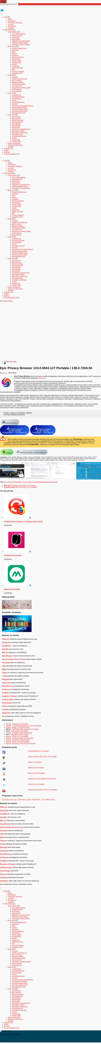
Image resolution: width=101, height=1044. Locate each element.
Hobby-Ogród (16, 61)
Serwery (15, 104)
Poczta (14, 100)
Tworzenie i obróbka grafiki (21, 87)
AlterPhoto (6, 713)
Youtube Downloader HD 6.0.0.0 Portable (26, 725)
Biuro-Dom (11, 46)
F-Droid (5, 676)
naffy (4, 666)
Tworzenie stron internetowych (22, 106)
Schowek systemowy (19, 136)
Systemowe (16, 140)
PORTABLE (8, 30)
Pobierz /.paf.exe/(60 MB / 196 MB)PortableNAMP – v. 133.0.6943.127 (14, 430)
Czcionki (15, 77)
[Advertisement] (50, 316)
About (10, 19)
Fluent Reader (7, 703)
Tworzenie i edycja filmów (21, 44)
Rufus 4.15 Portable (35, 762)
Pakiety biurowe (17, 68)
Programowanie (17, 134)
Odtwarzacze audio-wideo (21, 41)
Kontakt (10, 28)
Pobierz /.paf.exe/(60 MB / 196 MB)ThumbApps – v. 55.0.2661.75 (42, 430)
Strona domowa (11, 423)
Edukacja (15, 55)
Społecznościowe (14, 143)
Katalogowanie (17, 35)
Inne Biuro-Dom (17, 73)
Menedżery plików (18, 131)
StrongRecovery (8, 686)
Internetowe (16, 127)
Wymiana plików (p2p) (19, 111)
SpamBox (5, 649)
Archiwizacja (16, 116)
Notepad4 (5, 679)
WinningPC (36, 799)
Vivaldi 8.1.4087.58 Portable (22, 733)
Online (6, 150)
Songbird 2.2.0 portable (12, 555)
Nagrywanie (16, 39)
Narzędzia (11, 114)
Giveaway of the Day (9, 799)
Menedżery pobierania (20, 132)
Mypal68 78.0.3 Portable (19, 734)
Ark (3, 716)
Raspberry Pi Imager (9, 696)
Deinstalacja (16, 124)
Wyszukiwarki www (18, 113)
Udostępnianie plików (19, 107)
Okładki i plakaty (17, 82)
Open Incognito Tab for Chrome (14, 659)
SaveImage (6, 642)
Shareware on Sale (24, 799)
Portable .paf (8, 148)
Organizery (16, 66)
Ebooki (14, 53)
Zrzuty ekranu (16, 89)
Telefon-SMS (16, 141)
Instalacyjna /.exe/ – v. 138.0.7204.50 (32, 452)
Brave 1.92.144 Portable (20, 727)
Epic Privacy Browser (11, 482)
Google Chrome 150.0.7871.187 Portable (42, 756)
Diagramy (15, 50)
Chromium (42, 378)
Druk (13, 52)
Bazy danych (16, 118)
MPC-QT (5, 652)
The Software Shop (48, 799)
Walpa (4, 669)
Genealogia (16, 59)
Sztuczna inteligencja (15, 145)
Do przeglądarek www (12, 154)
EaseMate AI (6, 646)
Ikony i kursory (17, 80)
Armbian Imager (8, 699)
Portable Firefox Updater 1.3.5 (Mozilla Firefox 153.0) (23, 521)
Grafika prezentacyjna (19, 79)
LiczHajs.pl (6, 709)
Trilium (4, 672)
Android (6, 152)
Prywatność (12, 26)
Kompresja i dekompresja (21, 129)
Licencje (11, 24)
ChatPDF (5, 693)
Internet (10, 93)
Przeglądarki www (18, 102)
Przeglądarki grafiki (18, 84)
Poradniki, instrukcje (15, 22)
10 (5, 363)
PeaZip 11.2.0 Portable (20, 724)
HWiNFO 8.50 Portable (36, 767)
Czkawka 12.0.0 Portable (21, 740)
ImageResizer (7, 656)
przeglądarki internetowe (49, 482)
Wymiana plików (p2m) (20, 109)
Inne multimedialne (18, 34)
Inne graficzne (17, 91)
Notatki (14, 64)
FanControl (6, 682)
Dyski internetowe (18, 97)
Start (5, 17)
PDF (13, 69)
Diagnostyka (16, 125)
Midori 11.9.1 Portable (12, 589)
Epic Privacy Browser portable (29, 482)
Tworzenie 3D (17, 86)
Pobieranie (12, 21)
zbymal (4, 373)
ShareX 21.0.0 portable (20, 736)
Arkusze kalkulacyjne (19, 48)
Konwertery (16, 37)
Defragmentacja (17, 122)
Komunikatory (17, 98)
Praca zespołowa (18, 71)
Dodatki (10, 147)
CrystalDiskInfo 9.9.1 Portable (38, 751)
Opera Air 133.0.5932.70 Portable (24, 743)
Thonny (5, 706)
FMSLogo (5, 639)
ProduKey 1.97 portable (36, 784)
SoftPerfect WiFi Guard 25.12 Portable (25, 729)
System (14, 138)
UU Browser (6, 689)
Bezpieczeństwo (17, 120)
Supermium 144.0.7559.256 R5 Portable (42, 778)
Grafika (10, 75)
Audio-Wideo (12, 32)
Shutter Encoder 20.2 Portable (22, 738)
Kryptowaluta (16, 62)
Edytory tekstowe (18, 57)
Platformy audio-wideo (20, 42)
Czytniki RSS (16, 95)
